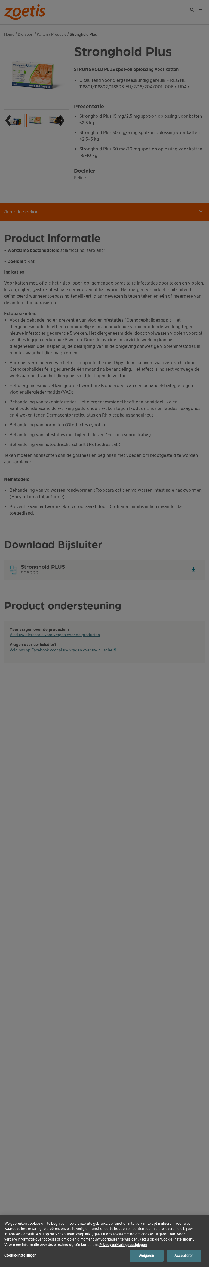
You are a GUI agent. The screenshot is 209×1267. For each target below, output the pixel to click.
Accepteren (184, 1256)
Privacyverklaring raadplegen (123, 1245)
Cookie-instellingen (20, 1255)
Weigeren (146, 1256)
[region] (104, 1241)
